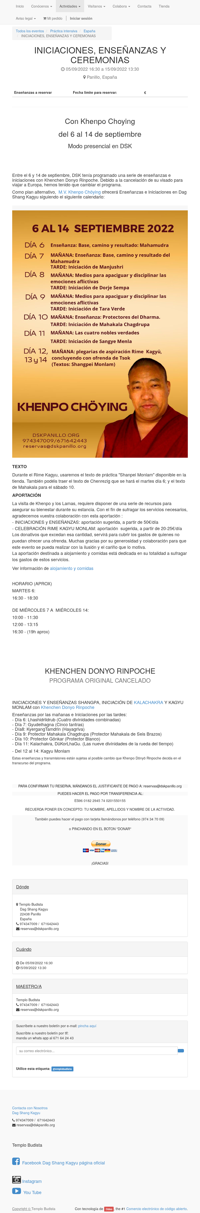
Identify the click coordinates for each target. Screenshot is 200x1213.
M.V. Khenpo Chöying (80, 192)
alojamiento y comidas (71, 568)
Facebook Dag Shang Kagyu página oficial (63, 1162)
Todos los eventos (30, 30)
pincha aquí (87, 1025)
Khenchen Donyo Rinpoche (67, 707)
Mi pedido (54, 18)
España (89, 30)
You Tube (31, 1192)
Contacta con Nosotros (30, 1107)
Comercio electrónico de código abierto (156, 1208)
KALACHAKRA (148, 702)
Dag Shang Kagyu (26, 1112)
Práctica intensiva (63, 30)
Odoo (109, 1209)
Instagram (32, 1181)
